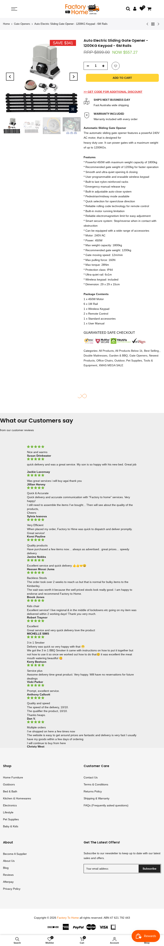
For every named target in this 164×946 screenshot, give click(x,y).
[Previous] (10, 77)
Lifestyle (8, 812)
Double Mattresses (95, 355)
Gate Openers (22, 23)
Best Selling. (152, 350)
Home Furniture (13, 777)
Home (6, 23)
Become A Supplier (15, 853)
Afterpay (8, 881)
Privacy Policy (11, 888)
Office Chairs (104, 360)
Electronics (10, 805)
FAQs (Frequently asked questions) (106, 805)
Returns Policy (93, 791)
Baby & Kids (10, 826)
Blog (6, 867)
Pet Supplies (134, 360)
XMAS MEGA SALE (111, 365)
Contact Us (91, 777)
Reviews (8, 874)
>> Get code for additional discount (113, 91)
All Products (106, 350)
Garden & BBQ (118, 355)
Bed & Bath (10, 791)
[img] (82, 447)
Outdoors (9, 784)
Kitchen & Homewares (17, 798)
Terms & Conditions (96, 784)
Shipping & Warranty (96, 798)
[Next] (74, 77)
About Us (9, 860)
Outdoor (119, 360)
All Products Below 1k (128, 350)
